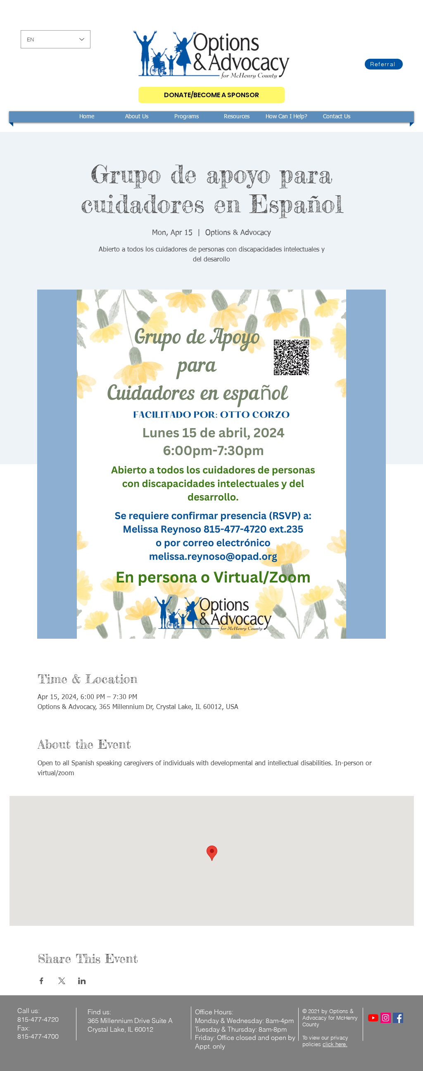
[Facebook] (398, 1018)
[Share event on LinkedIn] (82, 981)
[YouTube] (373, 1018)
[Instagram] (385, 1018)
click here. (335, 1044)
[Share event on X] (62, 981)
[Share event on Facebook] (41, 981)
